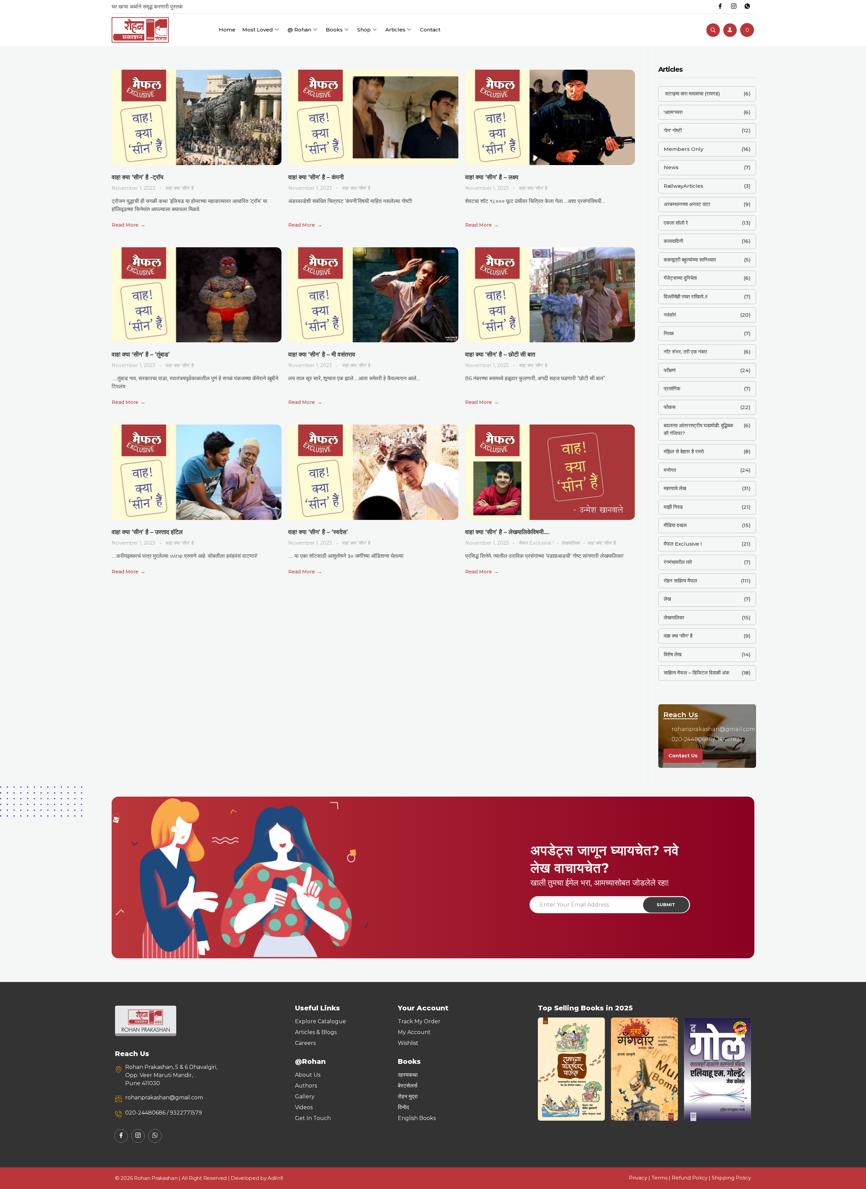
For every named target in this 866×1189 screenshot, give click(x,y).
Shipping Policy (731, 1177)
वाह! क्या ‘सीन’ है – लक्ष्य (491, 177)
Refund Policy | (692, 1177)
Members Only (683, 149)
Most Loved (257, 29)
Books (334, 29)
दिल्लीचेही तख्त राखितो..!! (685, 296)
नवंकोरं (670, 315)
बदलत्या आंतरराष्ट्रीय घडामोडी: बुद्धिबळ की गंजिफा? (698, 429)
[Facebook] (720, 7)
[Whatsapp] (747, 7)
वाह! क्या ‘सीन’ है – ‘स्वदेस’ (318, 532)
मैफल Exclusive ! (536, 543)
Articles (395, 29)
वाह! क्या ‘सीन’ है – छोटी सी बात (500, 354)
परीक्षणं (670, 370)
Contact (430, 29)
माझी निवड (673, 507)
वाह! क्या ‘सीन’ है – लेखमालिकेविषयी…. (507, 532)
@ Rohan (299, 29)
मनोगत (670, 470)
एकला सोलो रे (676, 223)
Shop (364, 29)
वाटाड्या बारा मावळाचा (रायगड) (692, 93)
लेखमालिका (571, 543)
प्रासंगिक (672, 388)
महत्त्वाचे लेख (675, 488)
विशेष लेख (673, 654)
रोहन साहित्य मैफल (680, 580)
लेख (667, 599)
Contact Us (683, 756)
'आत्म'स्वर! (673, 112)
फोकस (670, 407)
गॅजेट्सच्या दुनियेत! (680, 278)
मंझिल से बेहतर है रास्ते (684, 451)
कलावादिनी (673, 241)
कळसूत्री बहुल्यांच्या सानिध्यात (690, 259)
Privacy (638, 1177)
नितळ (669, 333)
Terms (659, 1177)
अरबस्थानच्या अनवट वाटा (687, 204)
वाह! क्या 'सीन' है (180, 188)
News (671, 167)
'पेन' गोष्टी (673, 130)
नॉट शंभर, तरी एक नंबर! (685, 351)
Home (227, 29)
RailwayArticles (683, 186)
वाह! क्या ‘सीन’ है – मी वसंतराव (321, 354)
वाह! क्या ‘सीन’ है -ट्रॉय (137, 177)
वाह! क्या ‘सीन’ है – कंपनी (316, 177)
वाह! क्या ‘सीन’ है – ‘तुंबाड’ (141, 354)
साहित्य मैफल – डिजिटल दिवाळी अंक (696, 672)
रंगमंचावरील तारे (678, 562)
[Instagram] (734, 7)
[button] (545, 1069)
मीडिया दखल (675, 525)
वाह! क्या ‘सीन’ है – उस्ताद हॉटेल (147, 532)
